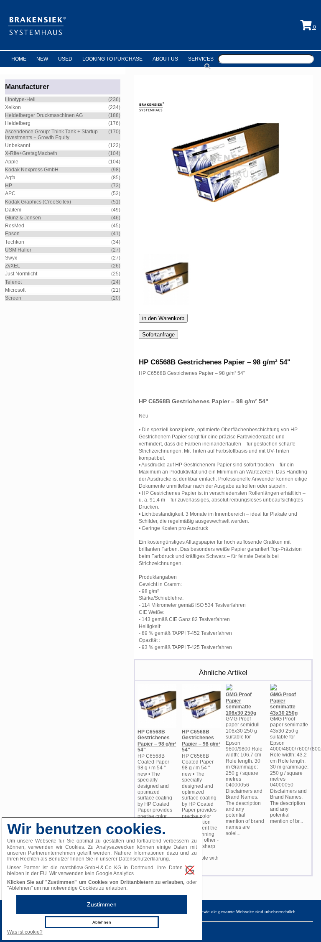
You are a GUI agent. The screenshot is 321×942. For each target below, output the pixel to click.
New (42, 59)
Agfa (10, 178)
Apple (11, 162)
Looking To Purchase (112, 59)
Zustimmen (102, 904)
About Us (165, 59)
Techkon (14, 242)
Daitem (13, 210)
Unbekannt (17, 145)
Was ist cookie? (25, 932)
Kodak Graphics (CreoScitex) (38, 202)
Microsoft (15, 290)
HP (8, 185)
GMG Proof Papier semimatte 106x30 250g (241, 703)
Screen (13, 298)
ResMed (14, 226)
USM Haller (18, 250)
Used (65, 59)
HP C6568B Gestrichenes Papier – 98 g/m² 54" (157, 741)
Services (201, 59)
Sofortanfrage (158, 334)
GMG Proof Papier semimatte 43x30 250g (284, 703)
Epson (12, 234)
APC (10, 193)
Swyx (11, 258)
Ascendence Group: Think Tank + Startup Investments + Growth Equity (51, 134)
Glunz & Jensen (23, 218)
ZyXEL (12, 266)
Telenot (13, 282)
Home (18, 59)
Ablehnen (101, 922)
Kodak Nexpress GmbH (32, 170)
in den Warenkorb (163, 318)
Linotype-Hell (20, 99)
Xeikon (13, 107)
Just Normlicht (21, 274)
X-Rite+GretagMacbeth (31, 153)
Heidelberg (18, 123)
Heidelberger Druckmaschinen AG (44, 115)
